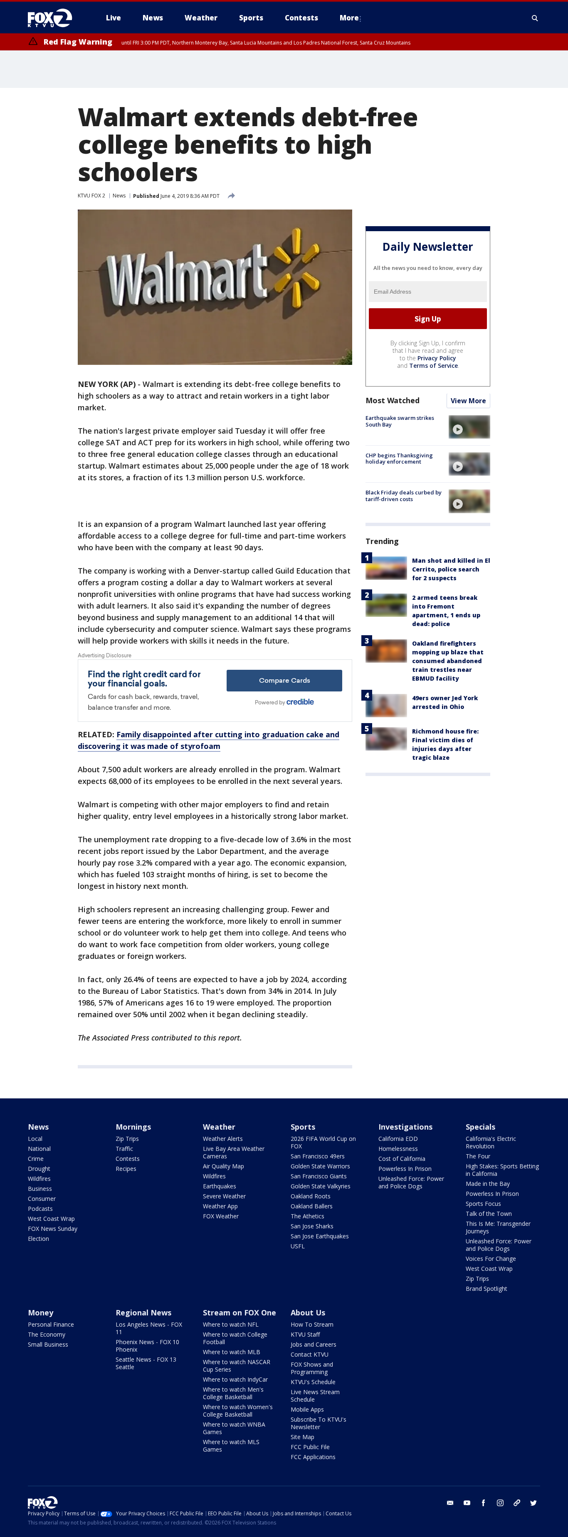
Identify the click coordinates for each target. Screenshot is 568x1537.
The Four (478, 1156)
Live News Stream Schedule (315, 1395)
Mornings (133, 1127)
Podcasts (40, 1209)
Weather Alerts (223, 1139)
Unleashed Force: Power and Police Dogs (411, 1182)
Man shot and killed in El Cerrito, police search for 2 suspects (451, 569)
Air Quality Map (223, 1166)
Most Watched (392, 401)
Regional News (143, 1312)
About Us (308, 1312)
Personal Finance (51, 1324)
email (450, 1503)
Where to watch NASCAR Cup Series (236, 1365)
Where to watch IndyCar (235, 1379)
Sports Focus (483, 1204)
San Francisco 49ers (318, 1156)
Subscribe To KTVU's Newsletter (318, 1423)
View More (468, 401)
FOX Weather (221, 1216)
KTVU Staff (305, 1334)
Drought (39, 1169)
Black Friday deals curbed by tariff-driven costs (403, 496)
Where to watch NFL (231, 1324)
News (119, 195)
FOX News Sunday (52, 1229)
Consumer (42, 1199)
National (39, 1149)
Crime (36, 1159)
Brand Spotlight (486, 1288)
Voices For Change (491, 1259)
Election (38, 1239)
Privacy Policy (436, 358)
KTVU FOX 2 (91, 195)
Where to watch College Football (235, 1338)
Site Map (302, 1437)
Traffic (124, 1149)
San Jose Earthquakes (320, 1236)
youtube (467, 1503)
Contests (128, 1159)
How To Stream (312, 1324)
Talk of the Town (489, 1214)
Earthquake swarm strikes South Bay (399, 421)
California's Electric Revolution (491, 1142)
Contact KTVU (309, 1354)
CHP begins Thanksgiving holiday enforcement (399, 459)
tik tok (517, 1503)
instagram (500, 1503)
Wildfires (39, 1179)
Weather (219, 1127)
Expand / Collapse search (535, 18)
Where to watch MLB (231, 1352)
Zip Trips (127, 1139)
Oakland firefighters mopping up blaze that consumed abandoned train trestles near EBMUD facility (448, 661)
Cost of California (401, 1159)
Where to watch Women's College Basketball (238, 1410)
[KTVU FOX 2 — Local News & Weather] (55, 18)
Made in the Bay (488, 1184)
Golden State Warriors (320, 1166)
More (349, 17)
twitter (533, 1503)
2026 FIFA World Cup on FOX (323, 1142)
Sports (303, 1127)
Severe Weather (224, 1196)
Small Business (48, 1344)
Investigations (405, 1127)
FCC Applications (313, 1457)
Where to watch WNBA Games (234, 1428)
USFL (298, 1246)
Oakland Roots (311, 1196)
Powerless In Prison (405, 1169)
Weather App (220, 1206)
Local (35, 1139)
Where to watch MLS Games (231, 1445)
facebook (483, 1503)
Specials (480, 1127)
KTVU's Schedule (313, 1382)
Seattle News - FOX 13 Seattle (146, 1363)
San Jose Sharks (312, 1226)
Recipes (126, 1169)
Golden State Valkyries (321, 1186)
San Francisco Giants (319, 1176)
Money (40, 1312)
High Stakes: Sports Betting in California (502, 1170)
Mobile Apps (307, 1409)
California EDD (398, 1139)
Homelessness (398, 1149)
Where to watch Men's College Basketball (233, 1393)
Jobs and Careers (313, 1344)
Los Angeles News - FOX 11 (149, 1328)
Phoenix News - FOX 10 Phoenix (147, 1345)
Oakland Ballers (312, 1206)
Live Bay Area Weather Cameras (233, 1152)
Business (40, 1189)
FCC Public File (310, 1447)
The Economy (46, 1334)
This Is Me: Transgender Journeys (498, 1227)
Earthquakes (219, 1186)
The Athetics (307, 1216)
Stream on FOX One (239, 1312)
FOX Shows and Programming (312, 1368)
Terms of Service (433, 366)
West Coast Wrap (51, 1219)
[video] (469, 427)
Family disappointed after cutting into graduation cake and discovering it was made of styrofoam (208, 740)
